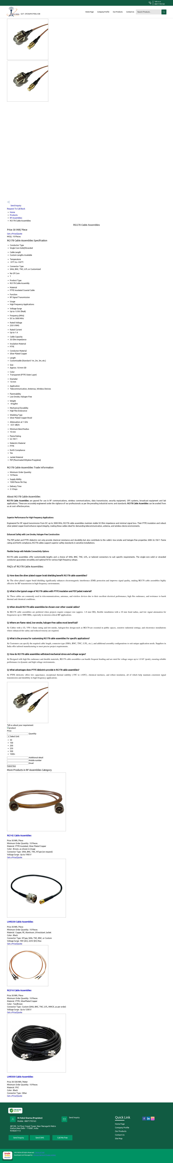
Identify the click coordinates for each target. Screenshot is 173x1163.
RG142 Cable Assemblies (19, 835)
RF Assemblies (16, 218)
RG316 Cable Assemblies (19, 990)
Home (12, 212)
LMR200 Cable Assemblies (20, 921)
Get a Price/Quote (14, 234)
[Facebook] (144, 1120)
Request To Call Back (16, 209)
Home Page (89, 12)
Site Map (118, 1138)
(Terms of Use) (39, 1152)
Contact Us (130, 12)
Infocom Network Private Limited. (44, 1155)
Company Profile (103, 12)
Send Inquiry (15, 205)
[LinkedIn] (148, 1120)
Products (14, 215)
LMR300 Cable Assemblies (20, 1076)
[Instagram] (153, 1120)
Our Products (118, 12)
